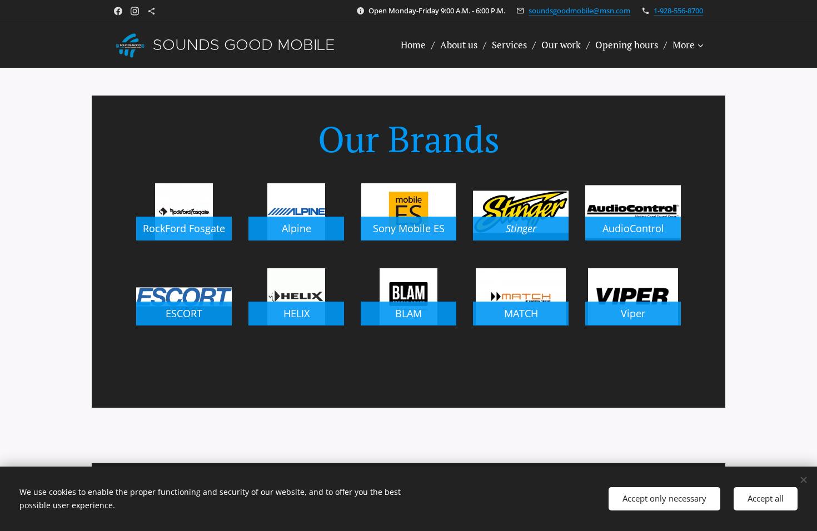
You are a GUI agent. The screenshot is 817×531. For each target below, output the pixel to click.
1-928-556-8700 (678, 11)
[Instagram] (135, 11)
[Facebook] (118, 11)
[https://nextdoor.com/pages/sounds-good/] (151, 11)
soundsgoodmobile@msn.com (579, 11)
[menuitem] (416, 45)
